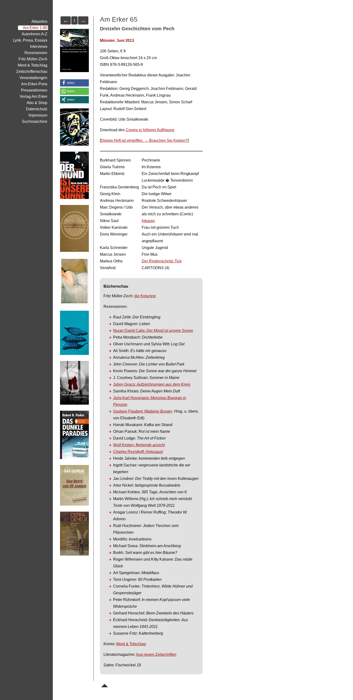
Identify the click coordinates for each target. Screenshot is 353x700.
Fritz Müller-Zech (32, 59)
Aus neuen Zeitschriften (156, 654)
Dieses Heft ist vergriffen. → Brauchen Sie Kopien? (144, 140)
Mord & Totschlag (131, 644)
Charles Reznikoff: (138, 452)
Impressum (38, 115)
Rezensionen (35, 53)
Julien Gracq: (151, 384)
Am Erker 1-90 (35, 28)
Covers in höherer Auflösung (150, 130)
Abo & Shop (37, 103)
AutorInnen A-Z (34, 34)
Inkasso (148, 221)
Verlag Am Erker (33, 96)
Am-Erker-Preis (34, 84)
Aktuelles (39, 21)
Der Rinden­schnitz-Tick (162, 261)
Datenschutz (36, 109)
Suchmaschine (34, 121)
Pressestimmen (34, 90)
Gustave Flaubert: (142, 411)
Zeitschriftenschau (31, 71)
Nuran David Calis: (153, 330)
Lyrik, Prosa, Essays (30, 40)
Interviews (38, 46)
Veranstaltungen (33, 78)
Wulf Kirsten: (139, 445)
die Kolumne (145, 296)
